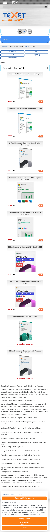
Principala (4, 47)
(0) (17, 2)
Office (36, 51)
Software (27, 47)
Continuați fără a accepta (24, 498)
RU (24, 31)
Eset (12, 55)
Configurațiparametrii (24, 523)
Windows (12, 51)
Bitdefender (12, 58)
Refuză (24, 528)
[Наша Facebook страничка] (30, 31)
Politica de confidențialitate (13, 494)
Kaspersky (36, 55)
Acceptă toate (24, 519)
